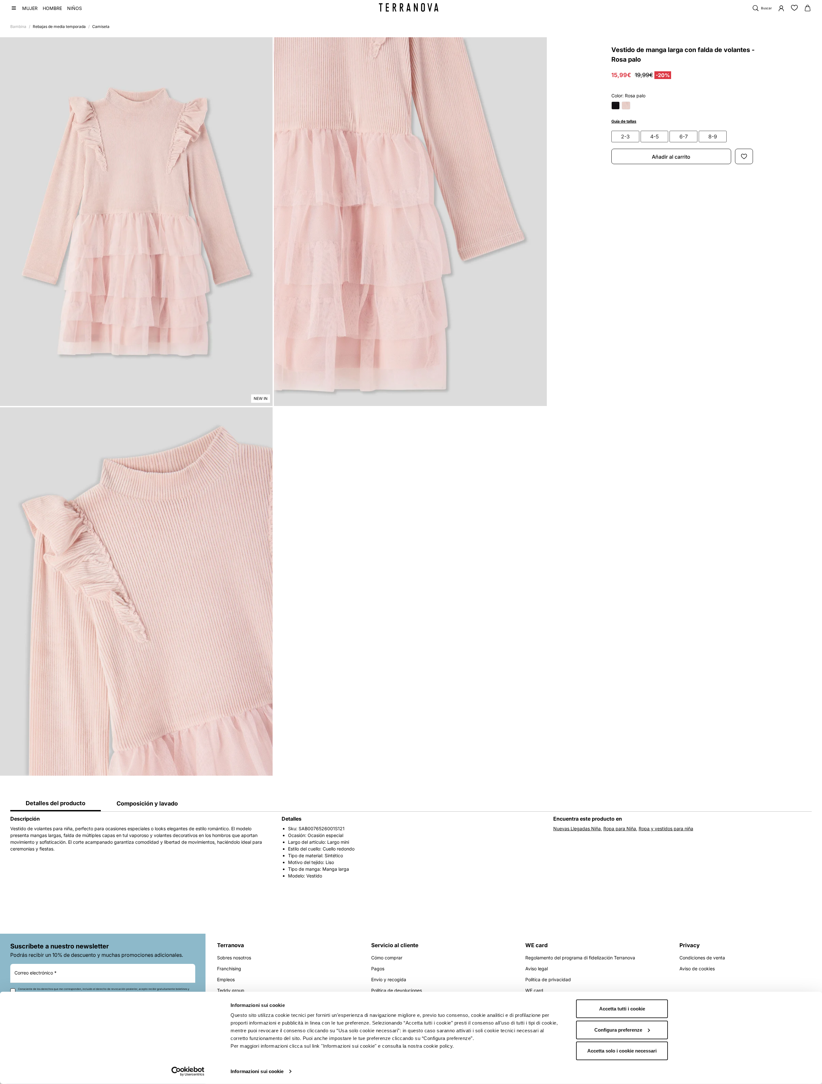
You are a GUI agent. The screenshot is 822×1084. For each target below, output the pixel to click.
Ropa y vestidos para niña (666, 828)
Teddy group (230, 990)
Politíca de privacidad (548, 979)
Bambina (18, 26)
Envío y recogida (388, 979)
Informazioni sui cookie (257, 1071)
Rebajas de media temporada (59, 26)
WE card (534, 990)
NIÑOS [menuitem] (74, 8)
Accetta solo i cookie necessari (622, 1050)
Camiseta (100, 26)
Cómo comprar (386, 957)
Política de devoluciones (396, 990)
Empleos (226, 979)
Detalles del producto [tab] (55, 803)
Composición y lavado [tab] (147, 803)
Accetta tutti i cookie (622, 1008)
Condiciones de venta (702, 957)
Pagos (377, 968)
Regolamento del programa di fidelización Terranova (580, 957)
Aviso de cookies (697, 968)
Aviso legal (536, 968)
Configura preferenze (618, 1029)
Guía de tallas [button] (623, 121)
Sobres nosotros (234, 957)
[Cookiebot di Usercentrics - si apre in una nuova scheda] (188, 1071)
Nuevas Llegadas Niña (577, 828)
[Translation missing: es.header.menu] (13, 8)
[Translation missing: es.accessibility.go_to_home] (408, 7)
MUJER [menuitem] (30, 8)
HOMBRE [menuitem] (52, 8)
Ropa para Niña (619, 828)
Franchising (229, 968)
